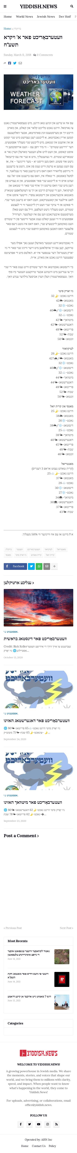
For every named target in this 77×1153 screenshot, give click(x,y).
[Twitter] (14, 63)
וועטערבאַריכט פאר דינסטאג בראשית (35, 638)
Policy (52, 1146)
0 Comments (45, 55)
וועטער (19, 549)
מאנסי (8, 555)
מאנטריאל (61, 549)
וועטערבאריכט (33, 549)
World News (24, 16)
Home (8, 16)
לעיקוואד (48, 549)
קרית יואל (50, 555)
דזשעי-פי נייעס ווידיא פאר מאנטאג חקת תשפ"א (28, 975)
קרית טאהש (36, 555)
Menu (5, 6)
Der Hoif (65, 16)
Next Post (65, 928)
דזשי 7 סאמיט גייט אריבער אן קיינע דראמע (29, 996)
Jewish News (46, 16)
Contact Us (38, 1146)
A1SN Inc (46, 1139)
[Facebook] (9, 63)
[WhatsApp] (39, 566)
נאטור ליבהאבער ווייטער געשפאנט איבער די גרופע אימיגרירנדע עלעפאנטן (29, 953)
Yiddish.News (38, 6)
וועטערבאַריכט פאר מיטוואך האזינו (33, 802)
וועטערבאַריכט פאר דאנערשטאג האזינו (37, 720)
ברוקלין (17, 28)
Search (72, 6)
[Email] (20, 63)
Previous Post (14, 928)
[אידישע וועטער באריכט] (38, 109)
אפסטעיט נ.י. (11, 631)
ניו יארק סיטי (21, 555)
